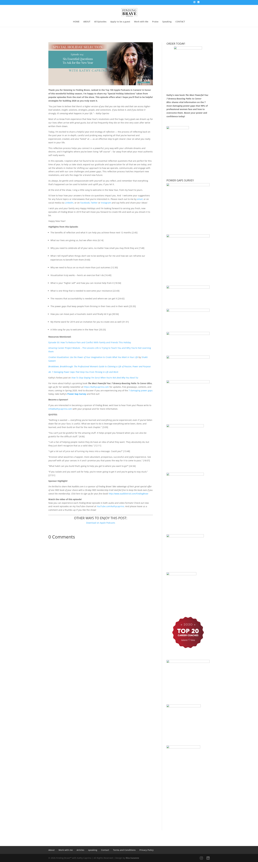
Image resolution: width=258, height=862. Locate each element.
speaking (92, 850)
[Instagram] (194, 3)
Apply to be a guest (120, 22)
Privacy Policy (146, 850)
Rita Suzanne (132, 857)
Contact (105, 850)
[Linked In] (198, 3)
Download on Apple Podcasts (100, 522)
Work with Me (141, 22)
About (51, 850)
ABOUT (86, 22)
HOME (76, 22)
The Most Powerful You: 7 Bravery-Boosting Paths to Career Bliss (187, 99)
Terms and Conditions (124, 850)
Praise (155, 22)
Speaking (167, 22)
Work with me (66, 850)
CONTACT (180, 22)
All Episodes (100, 22)
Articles (80, 850)
